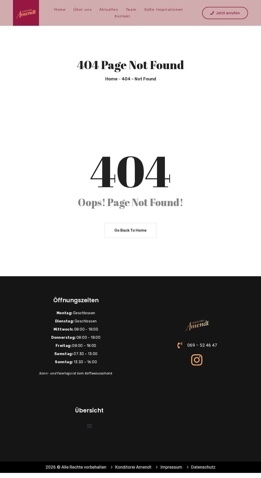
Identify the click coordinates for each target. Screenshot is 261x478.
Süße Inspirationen (163, 9)
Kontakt (122, 16)
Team (131, 9)
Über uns (82, 9)
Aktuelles (108, 9)
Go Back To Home (130, 230)
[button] (89, 426)
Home (60, 9)
